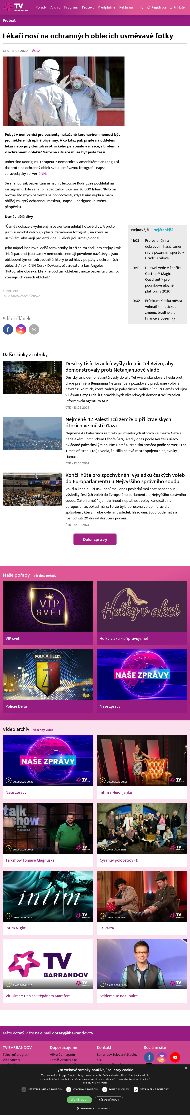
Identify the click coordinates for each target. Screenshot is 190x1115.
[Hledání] (142, 7)
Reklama (126, 7)
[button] (95, 1108)
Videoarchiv (11, 1060)
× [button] (185, 1068)
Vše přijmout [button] (79, 1099)
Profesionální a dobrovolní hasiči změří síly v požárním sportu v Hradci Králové (164, 249)
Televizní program (16, 1055)
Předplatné (106, 7)
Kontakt (104, 1047)
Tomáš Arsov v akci (64, 1060)
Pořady (41, 7)
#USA (36, 51)
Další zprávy (95, 539)
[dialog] (95, 1089)
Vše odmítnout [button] (109, 1099)
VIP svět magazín (62, 1055)
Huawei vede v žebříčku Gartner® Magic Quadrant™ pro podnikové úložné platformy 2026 (164, 279)
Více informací (99, 1082)
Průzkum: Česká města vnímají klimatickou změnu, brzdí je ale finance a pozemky (163, 309)
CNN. (42, 173)
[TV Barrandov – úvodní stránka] (16, 7)
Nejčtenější (163, 230)
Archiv (55, 7)
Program (71, 7)
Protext (88, 7)
